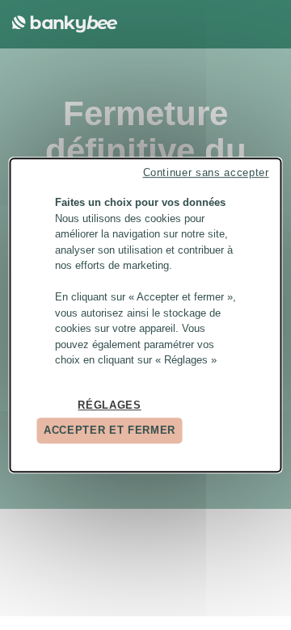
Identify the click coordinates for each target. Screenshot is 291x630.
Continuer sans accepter (206, 172)
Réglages (109, 405)
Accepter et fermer (109, 430)
